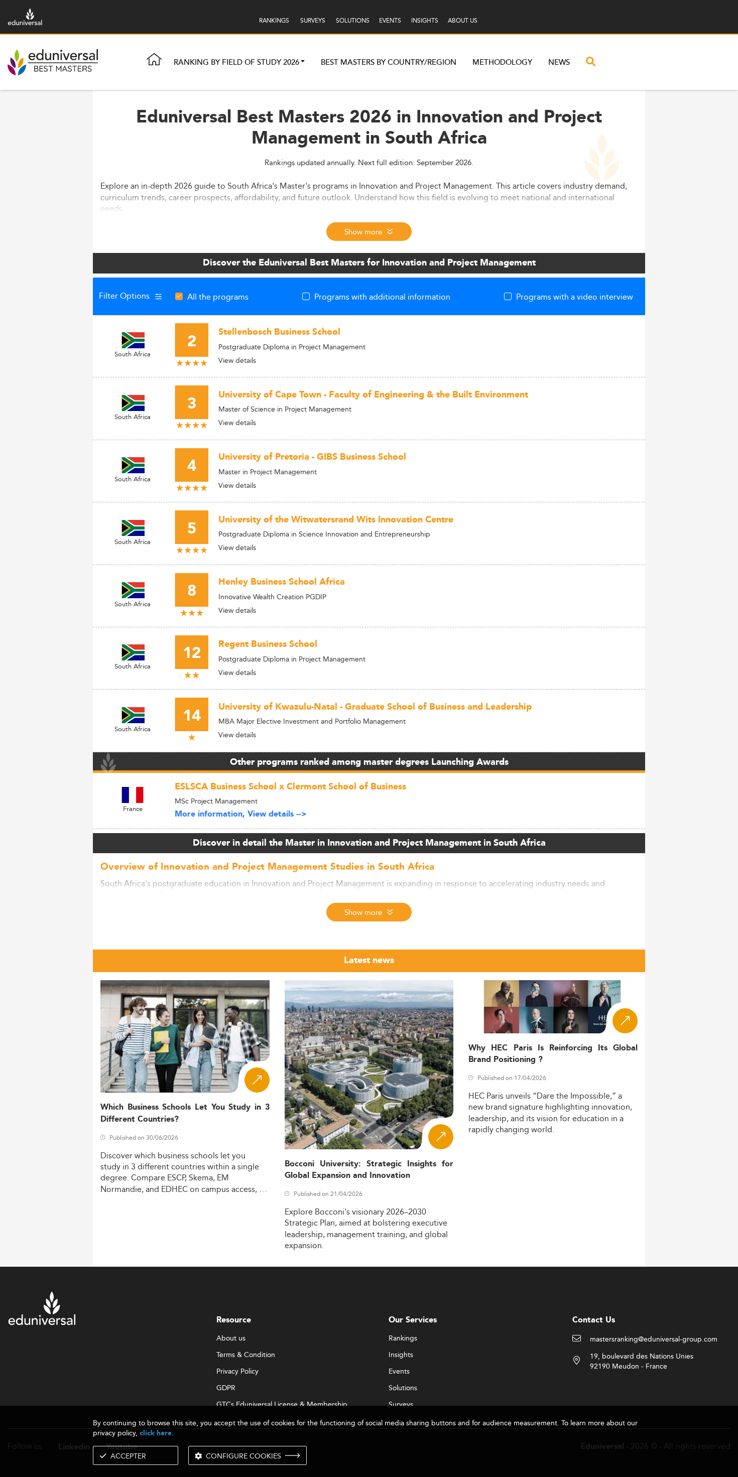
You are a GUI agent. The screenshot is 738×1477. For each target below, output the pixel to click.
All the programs (218, 297)
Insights (401, 1355)
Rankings (403, 1338)
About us (230, 1338)
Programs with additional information (382, 297)
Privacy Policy (237, 1372)
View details (237, 360)
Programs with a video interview (574, 297)
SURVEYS (312, 20)
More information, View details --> (241, 814)
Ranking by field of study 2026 (236, 62)
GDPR (225, 1388)
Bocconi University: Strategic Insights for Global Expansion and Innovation (369, 1170)
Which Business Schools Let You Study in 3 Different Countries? (185, 1113)
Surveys (401, 1405)
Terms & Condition (245, 1355)
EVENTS (390, 20)
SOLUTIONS (353, 20)
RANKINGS (274, 20)
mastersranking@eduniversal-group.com (653, 1339)
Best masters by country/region (388, 62)
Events (399, 1372)
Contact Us (593, 1320)
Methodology (502, 62)
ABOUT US (462, 20)
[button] (303, 62)
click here (156, 1433)
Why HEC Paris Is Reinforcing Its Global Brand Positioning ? (553, 1054)
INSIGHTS (424, 20)
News (559, 62)
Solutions (403, 1388)
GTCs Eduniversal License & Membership (281, 1405)
